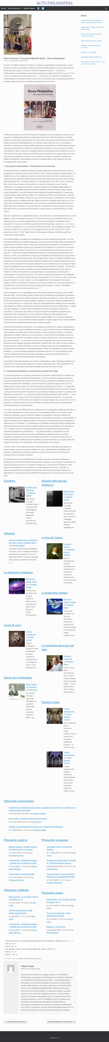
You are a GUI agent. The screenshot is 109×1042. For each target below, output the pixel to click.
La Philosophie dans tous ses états (32, 958)
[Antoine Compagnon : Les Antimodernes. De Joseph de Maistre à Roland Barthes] (17, 639)
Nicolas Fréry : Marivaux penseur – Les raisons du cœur (92, 35)
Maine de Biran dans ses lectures (91, 41)
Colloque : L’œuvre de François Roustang (68, 657)
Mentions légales (29, 8)
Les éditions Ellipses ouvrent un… (15, 1021)
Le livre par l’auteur (52, 537)
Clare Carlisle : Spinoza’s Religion (22, 874)
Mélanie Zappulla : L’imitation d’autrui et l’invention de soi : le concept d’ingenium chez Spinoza (23, 848)
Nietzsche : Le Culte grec (56, 926)
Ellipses (21, 958)
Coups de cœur (12, 625)
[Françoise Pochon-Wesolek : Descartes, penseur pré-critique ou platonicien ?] (55, 551)
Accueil (3, 8)
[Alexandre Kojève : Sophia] (55, 607)
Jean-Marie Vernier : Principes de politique (59, 848)
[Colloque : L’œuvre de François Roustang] (55, 663)
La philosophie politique (55, 592)
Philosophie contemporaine (19, 801)
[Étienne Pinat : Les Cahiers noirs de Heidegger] (55, 499)
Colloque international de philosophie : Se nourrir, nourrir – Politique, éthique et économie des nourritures (23, 541)
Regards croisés (51, 702)
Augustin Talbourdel (54, 882)
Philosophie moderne (15, 840)
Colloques (9, 533)
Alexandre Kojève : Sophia (70, 600)
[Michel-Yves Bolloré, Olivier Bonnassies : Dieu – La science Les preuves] (17, 586)
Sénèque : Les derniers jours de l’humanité (91, 46)
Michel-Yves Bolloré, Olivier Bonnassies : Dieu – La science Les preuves (31, 580)
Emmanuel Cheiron (16, 855)
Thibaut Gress (24, 60)
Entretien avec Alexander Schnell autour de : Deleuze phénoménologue (32, 488)
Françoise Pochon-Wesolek (69, 552)
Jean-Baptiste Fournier (68, 717)
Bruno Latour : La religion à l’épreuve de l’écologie (28, 818)
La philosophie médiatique (18, 572)
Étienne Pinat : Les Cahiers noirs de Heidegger (69, 493)
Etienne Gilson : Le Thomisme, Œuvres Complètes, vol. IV (32, 685)
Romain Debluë (18, 545)
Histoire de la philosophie (18, 677)
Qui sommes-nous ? (15, 8)
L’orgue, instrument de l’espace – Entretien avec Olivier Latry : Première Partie (69, 753)
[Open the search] (106, 8)
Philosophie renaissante (55, 840)
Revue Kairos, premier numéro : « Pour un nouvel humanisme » (93, 63)
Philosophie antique (52, 892)
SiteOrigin (53, 1038)
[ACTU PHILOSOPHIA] (54, 3)
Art (9, 958)
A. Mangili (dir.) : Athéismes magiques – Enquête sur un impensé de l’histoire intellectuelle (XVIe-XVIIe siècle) (23, 861)
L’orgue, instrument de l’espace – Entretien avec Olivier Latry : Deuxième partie (70, 710)
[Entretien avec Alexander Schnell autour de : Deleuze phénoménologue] (17, 495)
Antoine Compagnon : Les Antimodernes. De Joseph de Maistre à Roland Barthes (32, 633)
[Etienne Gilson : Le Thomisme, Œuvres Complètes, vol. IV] (17, 691)
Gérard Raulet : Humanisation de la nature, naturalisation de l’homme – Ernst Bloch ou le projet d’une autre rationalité (42, 809)
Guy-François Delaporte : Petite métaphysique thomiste (20, 911)
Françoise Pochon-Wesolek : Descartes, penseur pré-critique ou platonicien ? (68, 545)
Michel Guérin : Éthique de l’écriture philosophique (92, 28)
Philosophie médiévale (16, 890)
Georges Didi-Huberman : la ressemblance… (61, 1021)
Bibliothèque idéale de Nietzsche (91, 57)
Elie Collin (33, 690)
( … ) (10, 562)
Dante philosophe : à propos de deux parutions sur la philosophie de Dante (61, 875)
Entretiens (9, 480)
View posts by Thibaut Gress (30, 968)
